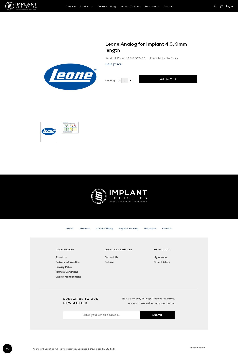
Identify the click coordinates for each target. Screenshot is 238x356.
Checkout (221, 6)
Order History (162, 262)
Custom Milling (104, 228)
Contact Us (111, 257)
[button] (7, 348)
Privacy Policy (64, 266)
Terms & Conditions (67, 271)
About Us (61, 257)
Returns (109, 262)
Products (84, 228)
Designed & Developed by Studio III (96, 348)
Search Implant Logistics (215, 6)
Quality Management (68, 276)
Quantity (110, 80)
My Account (161, 257)
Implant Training (128, 228)
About (70, 228)
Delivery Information (68, 262)
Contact (167, 228)
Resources (150, 228)
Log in (229, 6)
